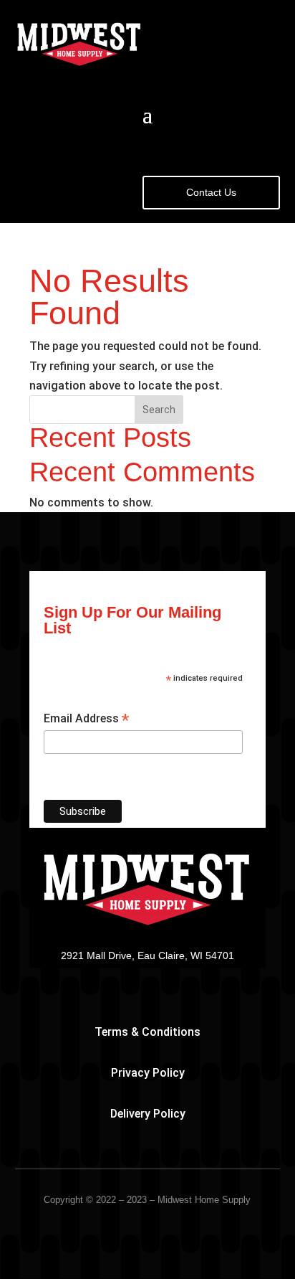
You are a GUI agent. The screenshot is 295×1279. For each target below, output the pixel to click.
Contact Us (211, 192)
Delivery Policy (147, 1113)
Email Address (86, 719)
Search (158, 409)
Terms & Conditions (147, 1032)
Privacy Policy (148, 1073)
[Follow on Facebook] (147, 976)
